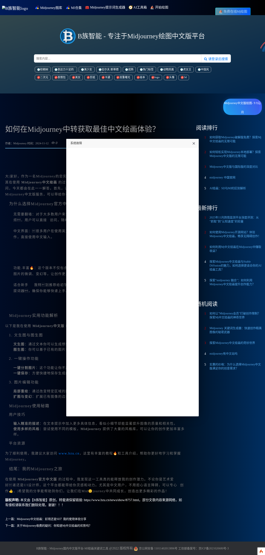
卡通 (107, 77)
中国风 (205, 69)
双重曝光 (124, 77)
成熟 (131, 69)
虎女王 (187, 69)
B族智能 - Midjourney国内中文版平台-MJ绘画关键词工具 (72, 548)
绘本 (142, 77)
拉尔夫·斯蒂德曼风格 (109, 70)
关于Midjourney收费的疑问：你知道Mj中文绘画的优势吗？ (54, 525)
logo (157, 77)
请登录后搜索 (217, 59)
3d (185, 77)
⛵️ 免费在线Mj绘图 (233, 11)
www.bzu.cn (69, 453)
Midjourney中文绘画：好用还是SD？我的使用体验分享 (51, 519)
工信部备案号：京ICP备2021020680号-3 (203, 548)
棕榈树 (44, 69)
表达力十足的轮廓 (64, 70)
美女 (78, 77)
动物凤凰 (168, 69)
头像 (172, 77)
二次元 (44, 77)
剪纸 (92, 77)
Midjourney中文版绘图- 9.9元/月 (242, 105)
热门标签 (148, 69)
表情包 (62, 77)
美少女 (88, 69)
